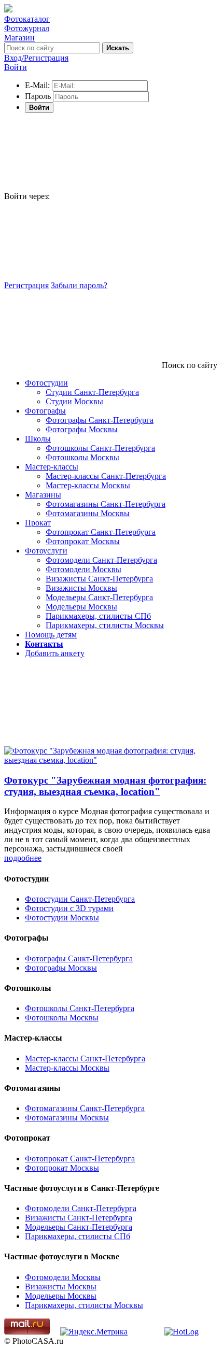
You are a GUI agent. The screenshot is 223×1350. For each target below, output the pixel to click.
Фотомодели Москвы (83, 569)
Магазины (43, 494)
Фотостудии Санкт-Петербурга (80, 898)
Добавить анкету (55, 653)
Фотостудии (46, 382)
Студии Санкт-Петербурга (92, 392)
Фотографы (45, 410)
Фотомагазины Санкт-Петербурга (105, 504)
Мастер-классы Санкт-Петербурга (106, 476)
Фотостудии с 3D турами (69, 908)
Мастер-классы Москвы (88, 485)
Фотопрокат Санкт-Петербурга (101, 532)
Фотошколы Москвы (82, 457)
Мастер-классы (51, 466)
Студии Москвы (74, 401)
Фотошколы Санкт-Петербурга (100, 448)
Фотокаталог (27, 19)
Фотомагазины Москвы (88, 513)
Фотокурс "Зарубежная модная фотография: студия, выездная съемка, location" (105, 786)
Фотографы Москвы (82, 429)
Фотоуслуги (46, 550)
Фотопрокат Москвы (83, 541)
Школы (38, 438)
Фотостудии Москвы (62, 917)
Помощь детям (51, 634)
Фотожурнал (26, 28)
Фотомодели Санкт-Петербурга (101, 560)
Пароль (38, 96)
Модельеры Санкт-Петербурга (99, 597)
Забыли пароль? (79, 285)
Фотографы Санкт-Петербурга (100, 420)
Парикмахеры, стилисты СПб (98, 616)
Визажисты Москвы (81, 588)
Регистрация (26, 285)
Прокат (38, 522)
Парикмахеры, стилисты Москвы (105, 625)
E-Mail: (37, 85)
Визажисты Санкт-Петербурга (99, 578)
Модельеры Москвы (81, 606)
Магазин (19, 37)
